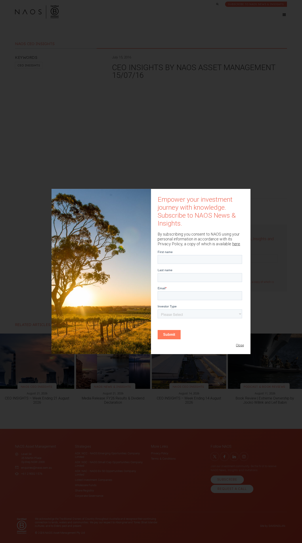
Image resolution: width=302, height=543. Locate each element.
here (236, 244)
